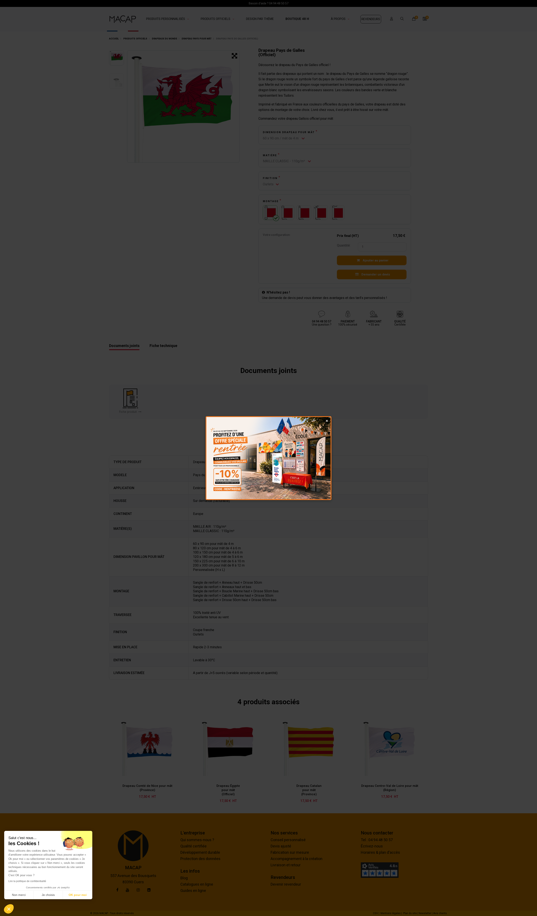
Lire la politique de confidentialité (27, 881)
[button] (9, 909)
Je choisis (48, 895)
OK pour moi (78, 895)
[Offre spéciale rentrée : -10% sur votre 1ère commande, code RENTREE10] (268, 458)
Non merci (19, 895)
